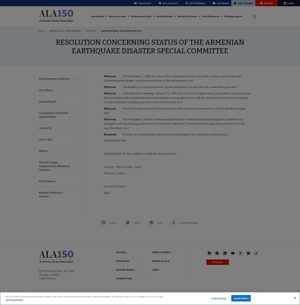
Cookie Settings (219, 298)
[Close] (295, 298)
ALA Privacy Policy (14, 299)
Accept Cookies (241, 298)
